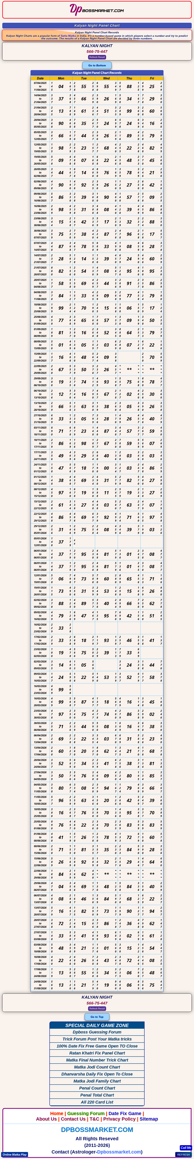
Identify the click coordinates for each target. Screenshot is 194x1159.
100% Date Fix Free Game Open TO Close (97, 1046)
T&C (94, 1119)
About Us (46, 1119)
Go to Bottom (97, 65)
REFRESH (183, 1154)
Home (56, 1113)
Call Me (186, 1147)
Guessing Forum (86, 1113)
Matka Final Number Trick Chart (97, 1060)
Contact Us (73, 1119)
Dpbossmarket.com (97, 1129)
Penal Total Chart (97, 1095)
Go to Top (97, 1016)
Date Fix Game (125, 1113)
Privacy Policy (119, 1119)
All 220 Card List (97, 1102)
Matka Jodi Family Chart (97, 1081)
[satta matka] (97, 16)
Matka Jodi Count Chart (97, 1067)
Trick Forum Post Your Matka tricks (97, 1039)
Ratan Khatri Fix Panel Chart (97, 1053)
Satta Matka (68, 35)
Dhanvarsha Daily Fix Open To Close (97, 1074)
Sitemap (149, 1119)
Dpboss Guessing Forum (97, 1032)
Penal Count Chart (97, 1088)
